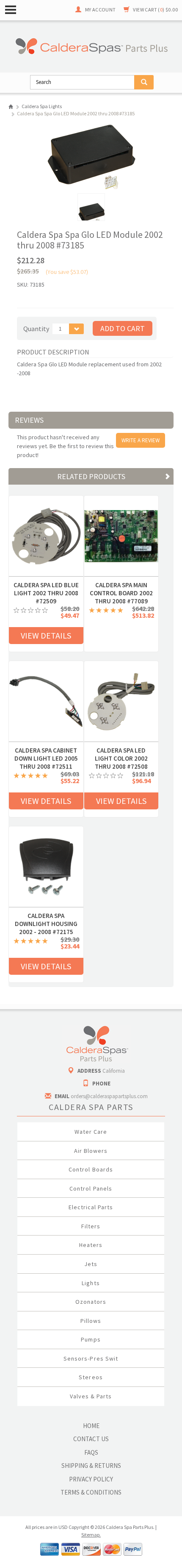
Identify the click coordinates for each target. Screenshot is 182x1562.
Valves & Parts (91, 1396)
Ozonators (90, 1301)
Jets (90, 1264)
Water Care (91, 1131)
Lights (90, 1283)
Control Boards (91, 1169)
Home (10, 106)
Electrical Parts (91, 1207)
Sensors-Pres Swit (90, 1358)
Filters (90, 1226)
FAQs (91, 1452)
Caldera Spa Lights (42, 106)
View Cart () (155, 10)
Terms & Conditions (91, 1492)
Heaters (90, 1245)
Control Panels (90, 1188)
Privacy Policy (91, 1479)
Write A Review (140, 440)
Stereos (90, 1377)
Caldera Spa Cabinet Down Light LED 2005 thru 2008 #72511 (46, 750)
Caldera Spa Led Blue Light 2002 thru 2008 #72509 (46, 585)
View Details (46, 635)
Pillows (90, 1321)
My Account (100, 9)
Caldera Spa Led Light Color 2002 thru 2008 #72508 (121, 750)
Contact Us (91, 1439)
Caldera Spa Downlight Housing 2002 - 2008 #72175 (46, 916)
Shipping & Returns (91, 1466)
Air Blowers (91, 1151)
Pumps (90, 1339)
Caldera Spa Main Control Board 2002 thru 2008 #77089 (121, 585)
